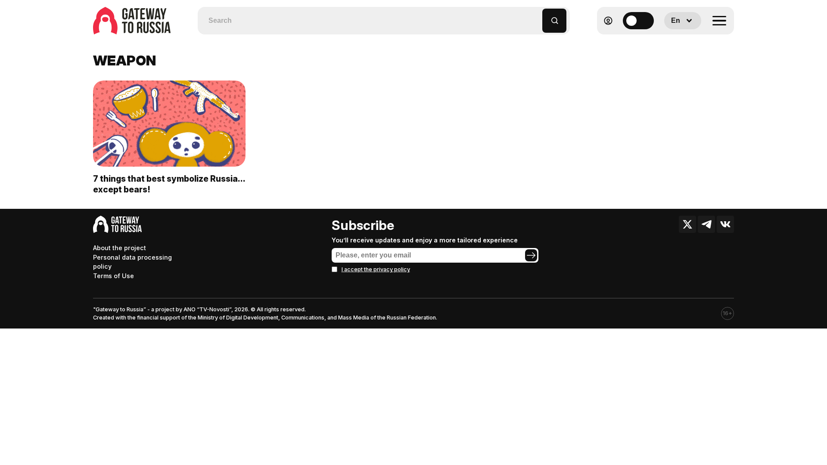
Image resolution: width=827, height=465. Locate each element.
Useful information (672, 41)
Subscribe (363, 225)
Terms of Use (113, 275)
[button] (536, 16)
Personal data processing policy (132, 262)
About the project (119, 247)
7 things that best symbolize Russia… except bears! (169, 184)
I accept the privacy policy (376, 269)
